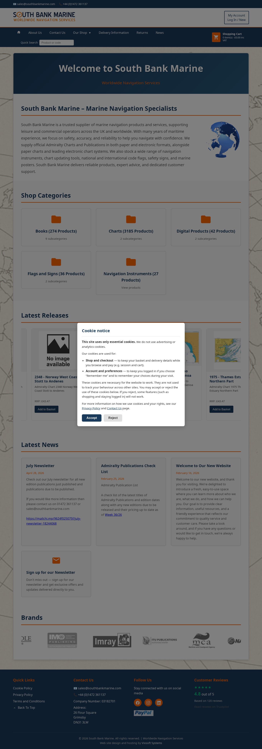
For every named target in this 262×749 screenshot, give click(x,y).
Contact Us (114, 408)
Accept (92, 418)
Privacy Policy (91, 408)
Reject (113, 418)
